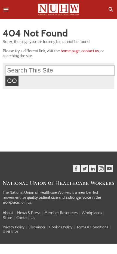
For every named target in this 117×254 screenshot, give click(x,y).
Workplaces (92, 212)
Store (7, 217)
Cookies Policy (60, 227)
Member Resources (61, 212)
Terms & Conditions (92, 227)
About (8, 212)
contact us (90, 51)
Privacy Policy (13, 227)
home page (70, 51)
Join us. (26, 202)
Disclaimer (37, 227)
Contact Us (25, 217)
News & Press (28, 212)
